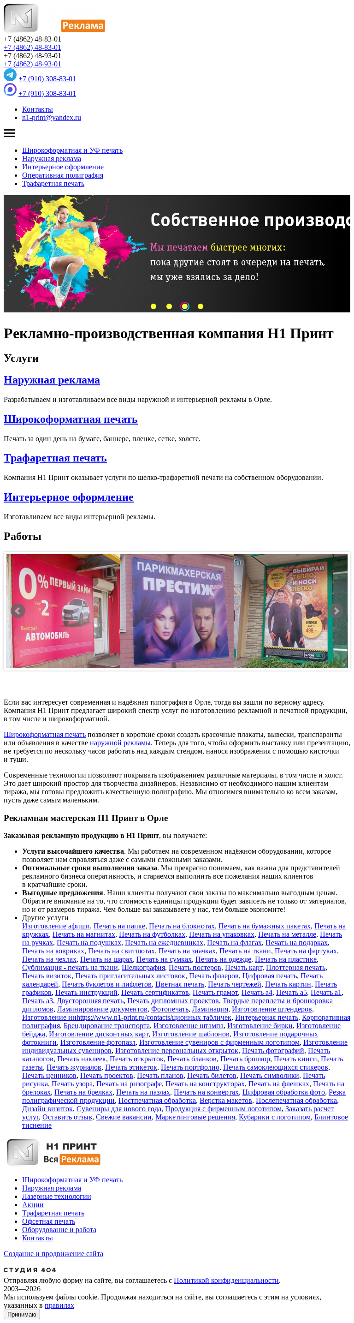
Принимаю (21, 1314)
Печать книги (295, 1059)
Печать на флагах (234, 942)
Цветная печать (179, 984)
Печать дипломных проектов (173, 1001)
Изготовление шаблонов (191, 1034)
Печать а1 (326, 992)
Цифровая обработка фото (283, 1092)
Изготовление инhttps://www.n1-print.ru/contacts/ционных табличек (126, 1017)
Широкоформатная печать (71, 419)
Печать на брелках (83, 1092)
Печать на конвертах (206, 1092)
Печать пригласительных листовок (130, 976)
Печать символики (269, 1075)
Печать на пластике (286, 959)
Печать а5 (291, 992)
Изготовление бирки (260, 1026)
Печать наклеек (81, 1059)
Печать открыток (137, 1059)
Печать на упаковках (221, 934)
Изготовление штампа (188, 1026)
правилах (59, 1305)
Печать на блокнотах (182, 926)
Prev (18, 611)
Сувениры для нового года (119, 1109)
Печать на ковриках (53, 951)
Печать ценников (49, 1075)
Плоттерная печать (295, 967)
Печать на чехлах (49, 959)
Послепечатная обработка (296, 1100)
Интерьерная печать (266, 1017)
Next (336, 611)
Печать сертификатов (155, 992)
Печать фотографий (273, 1050)
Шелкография (143, 967)
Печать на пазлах (143, 1092)
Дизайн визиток (47, 1109)
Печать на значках (187, 951)
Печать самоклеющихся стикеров (275, 1067)
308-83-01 (47, 79)
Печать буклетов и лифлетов (107, 984)
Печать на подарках (297, 942)
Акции (33, 1205)
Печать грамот (215, 992)
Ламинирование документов (102, 1009)
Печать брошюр (245, 1059)
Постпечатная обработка (157, 1100)
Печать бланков (192, 1059)
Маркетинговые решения (195, 1117)
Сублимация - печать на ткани (70, 967)
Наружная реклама (51, 158)
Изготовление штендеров (272, 1009)
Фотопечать (170, 1009)
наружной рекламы (120, 743)
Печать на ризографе (129, 1084)
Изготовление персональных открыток (176, 1050)
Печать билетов (211, 1075)
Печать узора (72, 1084)
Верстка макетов (226, 1100)
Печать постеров (195, 967)
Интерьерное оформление (63, 167)
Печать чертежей (234, 984)
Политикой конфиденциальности (226, 1280)
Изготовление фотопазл (98, 1042)
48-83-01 (32, 47)
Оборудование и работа (59, 1229)
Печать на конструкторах (205, 1084)
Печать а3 (37, 1001)
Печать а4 (257, 992)
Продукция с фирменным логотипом (223, 1109)
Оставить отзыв (67, 1117)
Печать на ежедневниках (164, 942)
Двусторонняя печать (90, 1001)
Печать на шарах (106, 959)
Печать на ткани (245, 951)
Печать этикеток (131, 1067)
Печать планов (160, 1075)
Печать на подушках (89, 942)
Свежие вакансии (124, 1117)
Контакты (37, 109)
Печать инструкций (86, 992)
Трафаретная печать (53, 183)
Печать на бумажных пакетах (264, 926)
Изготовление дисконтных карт (98, 1034)
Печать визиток (46, 976)
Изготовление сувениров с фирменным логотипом (219, 1042)
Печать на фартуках (306, 951)
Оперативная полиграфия (62, 175)
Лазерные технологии (56, 1196)
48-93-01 (32, 64)
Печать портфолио (190, 1067)
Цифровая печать (269, 976)
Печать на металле (287, 934)
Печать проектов (106, 1075)
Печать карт (243, 967)
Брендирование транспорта (107, 1026)
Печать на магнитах (84, 934)
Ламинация (210, 1009)
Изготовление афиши (56, 926)
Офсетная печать (48, 1221)
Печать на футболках (152, 934)
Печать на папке (119, 926)
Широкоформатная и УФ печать (72, 150)
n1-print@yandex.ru (51, 117)
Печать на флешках (278, 1084)
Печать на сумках (164, 959)
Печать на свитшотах (121, 951)
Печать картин (288, 984)
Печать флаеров (214, 976)
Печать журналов (74, 1067)
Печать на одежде (223, 959)
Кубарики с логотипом (275, 1117)
